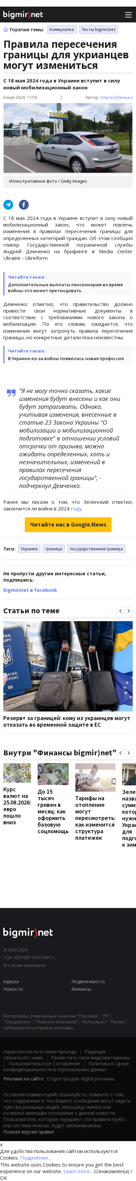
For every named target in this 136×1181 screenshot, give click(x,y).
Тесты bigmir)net (99, 29)
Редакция (95, 1051)
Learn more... (78, 1171)
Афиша (11, 981)
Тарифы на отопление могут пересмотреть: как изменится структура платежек (95, 817)
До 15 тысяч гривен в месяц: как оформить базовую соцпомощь (53, 811)
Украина (29, 549)
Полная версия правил (28, 1132)
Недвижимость (88, 981)
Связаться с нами (23, 1057)
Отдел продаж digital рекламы (80, 1078)
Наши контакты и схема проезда (40, 1051)
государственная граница (96, 549)
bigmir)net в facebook (30, 590)
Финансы (81, 989)
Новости (13, 989)
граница (54, 549)
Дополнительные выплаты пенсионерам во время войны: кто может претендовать (65, 287)
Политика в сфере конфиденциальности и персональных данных (66, 1066)
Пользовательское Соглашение (44, 1063)
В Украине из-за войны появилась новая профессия (66, 358)
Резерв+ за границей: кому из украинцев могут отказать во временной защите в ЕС (66, 721)
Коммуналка (62, 29)
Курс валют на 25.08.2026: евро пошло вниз (17, 805)
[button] (120, 611)
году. (77, 508)
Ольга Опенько (116, 97)
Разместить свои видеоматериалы (90, 1057)
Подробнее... (35, 1157)
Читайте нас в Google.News (68, 524)
